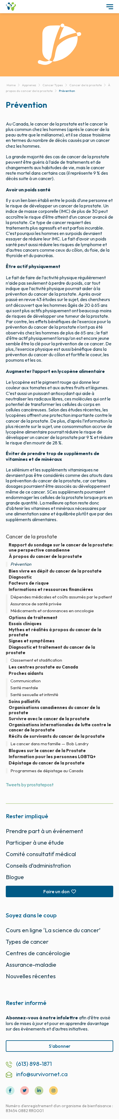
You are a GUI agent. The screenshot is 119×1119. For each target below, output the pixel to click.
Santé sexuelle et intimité (34, 694)
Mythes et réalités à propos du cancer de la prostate (55, 632)
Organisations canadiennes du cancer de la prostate (54, 710)
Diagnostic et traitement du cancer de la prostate (50, 649)
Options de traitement (33, 617)
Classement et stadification (36, 660)
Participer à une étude (35, 842)
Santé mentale (24, 687)
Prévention (20, 564)
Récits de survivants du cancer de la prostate (57, 736)
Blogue (15, 877)
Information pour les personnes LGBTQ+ (52, 756)
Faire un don (56, 891)
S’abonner (59, 1046)
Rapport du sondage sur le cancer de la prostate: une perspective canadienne (61, 547)
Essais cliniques (25, 623)
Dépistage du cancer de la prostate (47, 763)
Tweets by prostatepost (29, 784)
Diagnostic (20, 577)
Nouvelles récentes (31, 976)
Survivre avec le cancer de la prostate (49, 718)
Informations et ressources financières (51, 589)
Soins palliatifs (24, 701)
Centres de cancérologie (38, 953)
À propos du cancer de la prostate (45, 556)
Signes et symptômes (32, 641)
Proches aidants (26, 673)
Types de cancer (27, 941)
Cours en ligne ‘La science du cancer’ (53, 930)
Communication (25, 680)
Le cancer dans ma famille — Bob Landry (49, 743)
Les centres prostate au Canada (43, 667)
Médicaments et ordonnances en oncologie (52, 610)
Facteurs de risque (29, 583)
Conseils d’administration (38, 865)
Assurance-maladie (31, 964)
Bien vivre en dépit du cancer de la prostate (55, 571)
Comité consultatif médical (41, 854)
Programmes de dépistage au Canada (46, 770)
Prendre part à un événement (44, 831)
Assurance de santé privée (36, 603)
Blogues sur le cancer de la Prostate (47, 750)
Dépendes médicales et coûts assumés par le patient (61, 597)
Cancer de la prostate (31, 536)
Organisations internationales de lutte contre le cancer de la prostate (60, 727)
